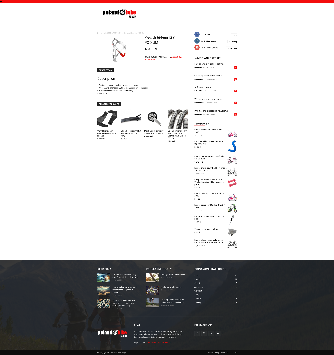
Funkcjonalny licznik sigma (208, 64)
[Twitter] (211, 333)
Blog (217, 352)
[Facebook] (197, 333)
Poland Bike (199, 67)
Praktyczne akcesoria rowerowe (211, 111)
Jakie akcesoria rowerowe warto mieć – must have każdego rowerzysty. (123, 303)
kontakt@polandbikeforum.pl (159, 342)
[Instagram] (204, 333)
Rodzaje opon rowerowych (173, 275)
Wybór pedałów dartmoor (208, 99)
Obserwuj (233, 42)
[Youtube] (218, 333)
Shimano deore (202, 87)
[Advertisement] (189, 12)
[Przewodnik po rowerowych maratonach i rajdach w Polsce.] (103, 290)
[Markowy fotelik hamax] (152, 290)
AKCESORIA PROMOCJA (112, 33)
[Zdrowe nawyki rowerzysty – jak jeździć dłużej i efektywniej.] (103, 277)
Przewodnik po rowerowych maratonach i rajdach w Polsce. (124, 289)
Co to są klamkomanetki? (208, 75)
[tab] (105, 70)
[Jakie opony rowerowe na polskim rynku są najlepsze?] (152, 302)
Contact (234, 352)
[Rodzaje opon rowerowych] (152, 277)
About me (224, 352)
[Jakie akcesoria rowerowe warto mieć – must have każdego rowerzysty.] (103, 303)
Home (99, 33)
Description (105, 70)
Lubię (235, 35)
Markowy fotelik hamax (171, 287)
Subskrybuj (232, 48)
